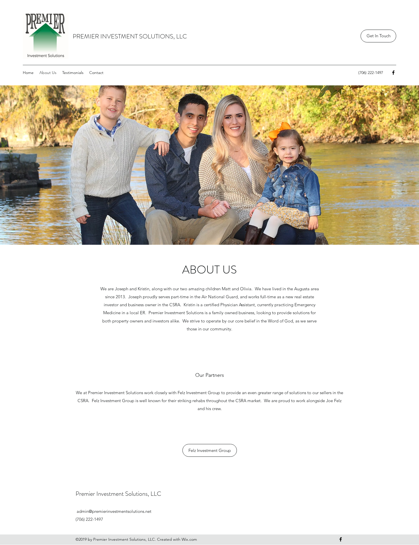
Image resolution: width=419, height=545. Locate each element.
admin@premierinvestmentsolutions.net (114, 511)
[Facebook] (393, 72)
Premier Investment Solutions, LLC (118, 493)
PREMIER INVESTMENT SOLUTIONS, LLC (130, 36)
